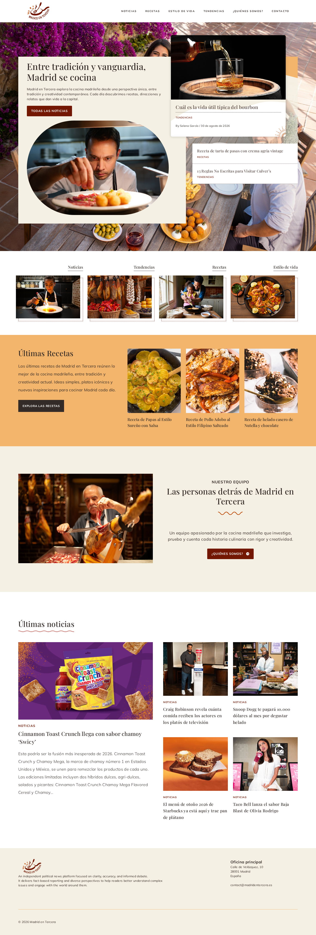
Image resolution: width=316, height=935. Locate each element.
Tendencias (214, 11)
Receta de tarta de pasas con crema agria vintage (240, 150)
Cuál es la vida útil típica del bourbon (217, 107)
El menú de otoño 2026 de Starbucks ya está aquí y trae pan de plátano (195, 810)
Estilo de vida (182, 11)
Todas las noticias (49, 111)
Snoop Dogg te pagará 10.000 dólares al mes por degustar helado (261, 715)
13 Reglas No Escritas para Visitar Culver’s (234, 170)
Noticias (129, 11)
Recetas (152, 11)
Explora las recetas (41, 406)
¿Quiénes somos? (248, 11)
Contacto (280, 11)
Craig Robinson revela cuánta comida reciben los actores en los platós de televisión (192, 715)
